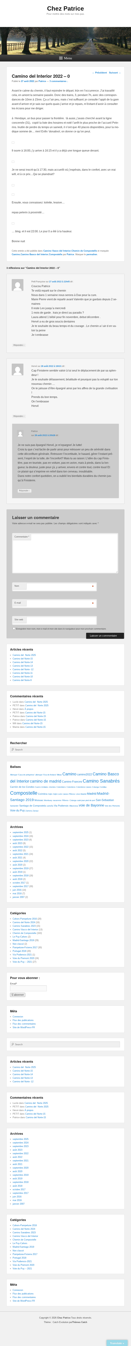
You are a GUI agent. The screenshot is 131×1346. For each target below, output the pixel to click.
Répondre (18, 345)
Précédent (99, 72)
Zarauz (36, 811)
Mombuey (48, 800)
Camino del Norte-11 (23, 673)
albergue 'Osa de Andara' (45, 775)
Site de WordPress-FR (24, 1027)
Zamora (28, 811)
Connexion (18, 1016)
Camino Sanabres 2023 (24, 926)
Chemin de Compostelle (84, 251)
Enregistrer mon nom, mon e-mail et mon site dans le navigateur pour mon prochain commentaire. (61, 629)
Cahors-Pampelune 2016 (25, 918)
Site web (18, 619)
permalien (91, 254)
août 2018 (17, 879)
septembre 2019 (20, 868)
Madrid (91, 793)
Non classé (18, 944)
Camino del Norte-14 (23, 662)
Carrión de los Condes (22, 786)
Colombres (71, 787)
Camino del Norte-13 (23, 666)
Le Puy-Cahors (20, 936)
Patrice (42, 81)
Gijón (50, 794)
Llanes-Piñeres (69, 794)
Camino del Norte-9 (22, 680)
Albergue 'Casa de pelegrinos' (22, 775)
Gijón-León (57, 794)
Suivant (115, 72)
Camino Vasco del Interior (57, 251)
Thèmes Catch (79, 1322)
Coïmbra (42, 793)
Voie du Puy (17, 810)
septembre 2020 (20, 861)
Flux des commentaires (24, 1024)
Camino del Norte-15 (23, 658)
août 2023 (17, 843)
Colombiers (61, 787)
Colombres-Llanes (83, 787)
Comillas (103, 787)
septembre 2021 (20, 854)
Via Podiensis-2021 (22, 954)
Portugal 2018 (19, 951)
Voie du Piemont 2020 (23, 958)
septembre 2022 (20, 847)
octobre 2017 (19, 882)
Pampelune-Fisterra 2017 (25, 947)
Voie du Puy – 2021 (22, 962)
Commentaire (21, 536)
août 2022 (17, 850)
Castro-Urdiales (41, 787)
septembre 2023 (20, 839)
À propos (29, 709)
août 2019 (17, 872)
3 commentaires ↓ (58, 81)
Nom (16, 586)
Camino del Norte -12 (23, 669)
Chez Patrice (65, 8)
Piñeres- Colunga (69, 800)
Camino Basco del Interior (34, 254)
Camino (16, 254)
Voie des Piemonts (112, 806)
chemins (52, 787)
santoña (50, 806)
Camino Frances (72, 781)
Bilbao (59, 775)
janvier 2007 (19, 897)
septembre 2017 (20, 886)
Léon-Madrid (81, 794)
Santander (14, 806)
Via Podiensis (61, 805)
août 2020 (17, 865)
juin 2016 (17, 890)
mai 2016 (17, 893)
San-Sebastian (105, 800)
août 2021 (17, 857)
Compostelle (55, 254)
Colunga (95, 787)
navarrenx (57, 800)
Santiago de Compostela (32, 805)
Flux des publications (23, 1020)
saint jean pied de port (86, 800)
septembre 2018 (20, 875)
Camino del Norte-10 (23, 676)
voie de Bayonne (91, 805)
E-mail (17, 603)
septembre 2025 (20, 832)
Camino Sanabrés (101, 781)
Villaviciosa (73, 806)
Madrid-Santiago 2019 (23, 940)
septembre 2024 (20, 836)
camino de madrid (45, 781)
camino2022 (84, 774)
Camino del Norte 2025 (24, 655)
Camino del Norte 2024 (24, 922)
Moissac (38, 800)
